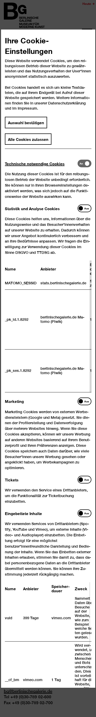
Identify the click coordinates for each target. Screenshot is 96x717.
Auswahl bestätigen (26, 122)
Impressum (27, 108)
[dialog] (48, 358)
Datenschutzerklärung (67, 103)
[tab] (41, 163)
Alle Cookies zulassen (28, 138)
